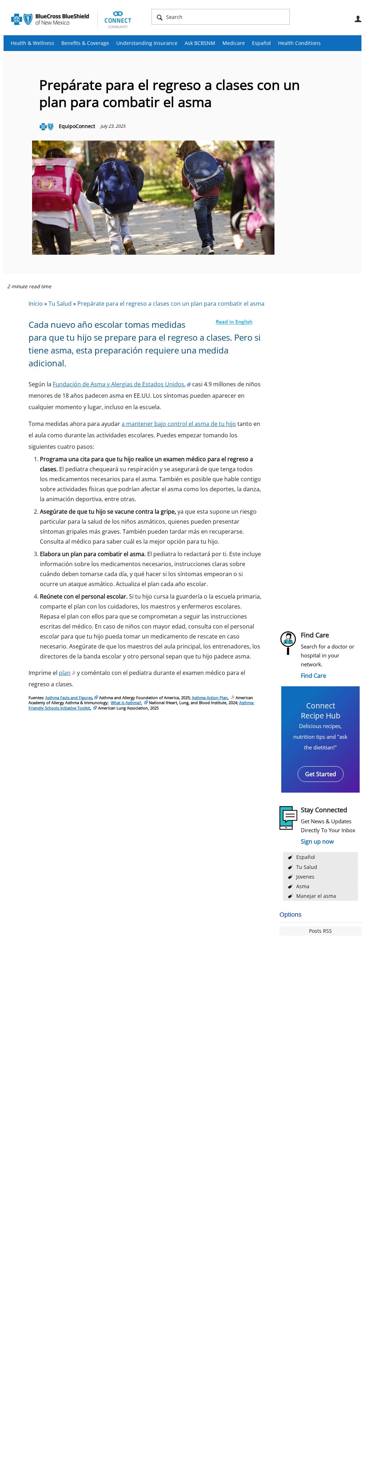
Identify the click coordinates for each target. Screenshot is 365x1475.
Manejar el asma (316, 895)
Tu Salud (306, 867)
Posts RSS (320, 930)
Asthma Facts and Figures (68, 697)
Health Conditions (299, 43)
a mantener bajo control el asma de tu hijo (179, 424)
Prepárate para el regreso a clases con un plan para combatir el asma (170, 303)
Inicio (36, 303)
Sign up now (317, 841)
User (357, 18)
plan (65, 673)
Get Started (320, 774)
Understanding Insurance (147, 43)
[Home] (71, 19)
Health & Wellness (32, 43)
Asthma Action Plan (210, 697)
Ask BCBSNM (200, 43)
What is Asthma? (126, 702)
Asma (302, 886)
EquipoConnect (77, 126)
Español (261, 43)
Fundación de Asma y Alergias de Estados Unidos (118, 384)
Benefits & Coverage (85, 43)
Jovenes (305, 876)
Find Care (313, 676)
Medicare (233, 43)
